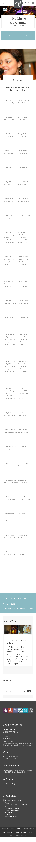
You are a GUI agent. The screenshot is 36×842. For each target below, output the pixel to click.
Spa (25, 710)
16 (25, 691)
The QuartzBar (20, 710)
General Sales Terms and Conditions (22, 832)
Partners (7, 803)
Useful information (11, 816)
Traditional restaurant (15, 710)
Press (6, 807)
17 (30, 691)
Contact (28, 3)
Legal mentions (7, 832)
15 (20, 691)
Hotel (5, 710)
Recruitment (9, 812)
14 (15, 691)
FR (2, 3)
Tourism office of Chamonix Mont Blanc (17, 805)
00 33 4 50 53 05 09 (19, 35)
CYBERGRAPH (20, 828)
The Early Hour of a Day (17, 642)
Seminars (30, 710)
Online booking (11, 765)
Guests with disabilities (12, 810)
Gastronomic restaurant (10, 710)
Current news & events (12, 809)
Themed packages (22, 3)
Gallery (25, 3)
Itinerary (7, 736)
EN (5, 3)
